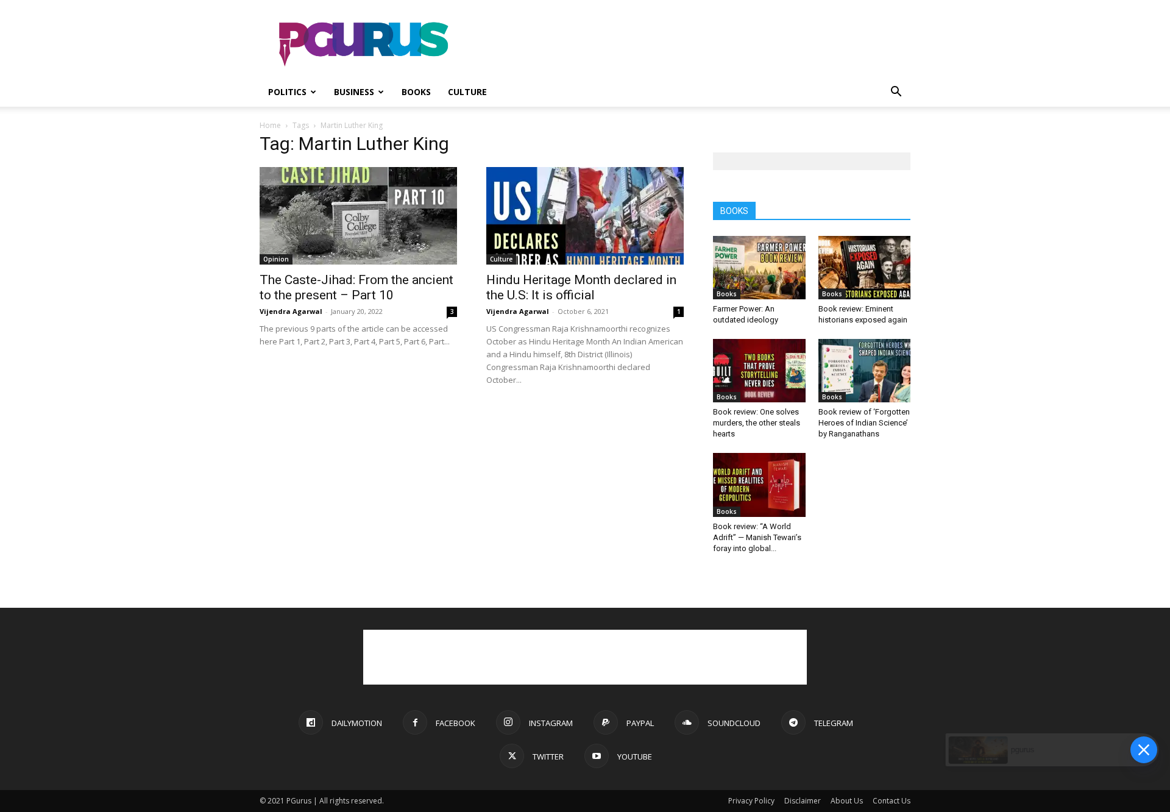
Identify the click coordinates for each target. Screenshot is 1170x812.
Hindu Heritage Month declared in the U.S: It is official (581, 287)
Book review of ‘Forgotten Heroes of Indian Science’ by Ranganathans (864, 422)
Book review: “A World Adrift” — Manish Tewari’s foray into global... (757, 537)
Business (354, 92)
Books (416, 92)
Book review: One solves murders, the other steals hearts (756, 422)
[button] (895, 93)
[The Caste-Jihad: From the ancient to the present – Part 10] (358, 216)
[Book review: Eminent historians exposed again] (864, 267)
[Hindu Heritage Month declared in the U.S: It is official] (585, 216)
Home (270, 125)
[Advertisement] (688, 44)
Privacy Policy (751, 801)
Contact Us (891, 801)
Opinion (276, 259)
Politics (287, 92)
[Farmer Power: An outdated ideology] (759, 267)
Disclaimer (802, 801)
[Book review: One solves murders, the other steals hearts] (759, 370)
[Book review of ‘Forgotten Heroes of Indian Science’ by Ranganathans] (864, 370)
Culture (467, 92)
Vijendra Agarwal (291, 311)
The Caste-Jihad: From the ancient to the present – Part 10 (356, 287)
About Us (847, 801)
